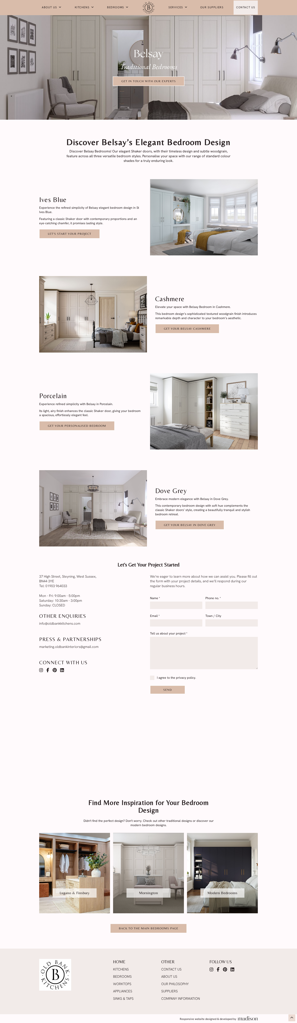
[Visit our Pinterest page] (55, 670)
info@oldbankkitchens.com (59, 624)
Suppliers (169, 991)
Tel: (53, 586)
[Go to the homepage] (148, 7)
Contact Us (245, 7)
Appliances (122, 991)
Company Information (180, 999)
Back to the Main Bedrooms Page (148, 928)
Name (155, 598)
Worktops (122, 984)
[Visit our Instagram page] (41, 670)
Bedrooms (116, 7)
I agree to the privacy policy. (176, 678)
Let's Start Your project (69, 233)
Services (176, 7)
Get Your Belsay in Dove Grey (190, 525)
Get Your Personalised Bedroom (77, 425)
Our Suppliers (212, 7)
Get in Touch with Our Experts (148, 81)
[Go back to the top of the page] (291, 1017)
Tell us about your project (168, 633)
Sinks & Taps (123, 999)
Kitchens (82, 7)
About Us (50, 7)
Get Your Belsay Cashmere (187, 328)
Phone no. (213, 598)
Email (155, 616)
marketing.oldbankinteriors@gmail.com (68, 647)
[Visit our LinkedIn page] (62, 670)
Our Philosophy (175, 984)
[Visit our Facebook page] (47, 670)
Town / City (213, 616)
